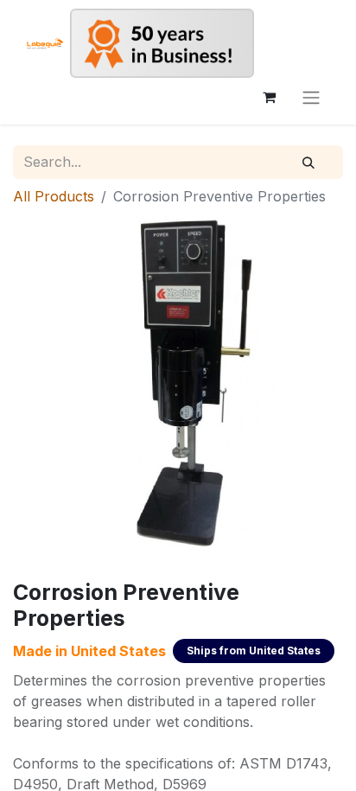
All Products (53, 196)
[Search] (308, 162)
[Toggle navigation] (311, 97)
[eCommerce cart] (268, 97)
